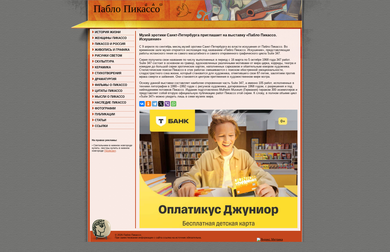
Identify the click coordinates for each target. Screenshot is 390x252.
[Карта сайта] (153, 5)
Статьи (100, 120)
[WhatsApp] (173, 103)
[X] (161, 103)
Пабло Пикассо (126, 8)
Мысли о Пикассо (110, 96)
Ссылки (101, 126)
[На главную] (146, 5)
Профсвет (110, 150)
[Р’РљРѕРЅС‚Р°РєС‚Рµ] (142, 103)
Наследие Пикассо (110, 102)
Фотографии (105, 108)
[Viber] (167, 103)
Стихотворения (108, 73)
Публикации (105, 114)
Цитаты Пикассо (108, 90)
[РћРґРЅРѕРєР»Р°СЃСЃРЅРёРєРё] (148, 103)
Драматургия (105, 79)
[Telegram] (154, 103)
